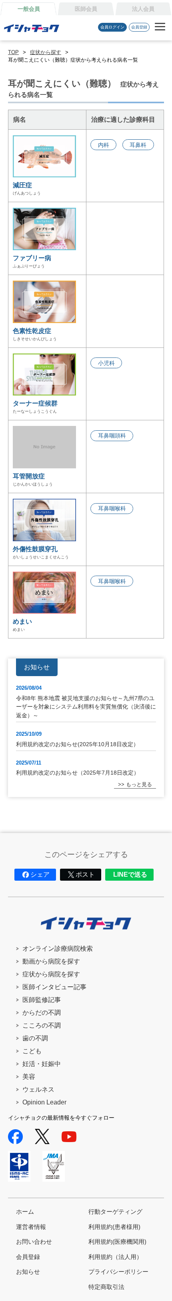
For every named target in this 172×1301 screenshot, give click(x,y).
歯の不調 (35, 1038)
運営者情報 (31, 1226)
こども (32, 1051)
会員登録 (139, 27)
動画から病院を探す (51, 961)
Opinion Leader (44, 1102)
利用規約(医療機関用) (117, 1241)
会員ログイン (112, 27)
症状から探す (45, 52)
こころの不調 (41, 1025)
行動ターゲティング (115, 1211)
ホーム (25, 1211)
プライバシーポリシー (118, 1271)
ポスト (85, 874)
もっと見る (139, 784)
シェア (40, 874)
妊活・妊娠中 (41, 1063)
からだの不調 (41, 1012)
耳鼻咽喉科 (112, 508)
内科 (103, 145)
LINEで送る (130, 874)
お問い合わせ (34, 1241)
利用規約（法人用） (115, 1256)
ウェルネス (38, 1089)
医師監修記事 (41, 999)
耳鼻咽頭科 (112, 435)
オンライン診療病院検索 (57, 948)
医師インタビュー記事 (54, 987)
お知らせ (28, 1271)
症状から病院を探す (51, 974)
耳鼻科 (138, 145)
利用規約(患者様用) (114, 1226)
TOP (13, 52)
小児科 (106, 363)
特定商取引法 (106, 1286)
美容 (28, 1076)
